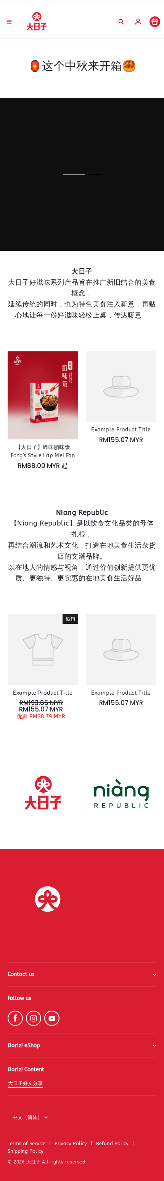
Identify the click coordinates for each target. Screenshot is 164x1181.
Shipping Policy (25, 1151)
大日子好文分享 (25, 1083)
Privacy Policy (71, 1143)
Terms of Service (26, 1143)
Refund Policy (112, 1143)
